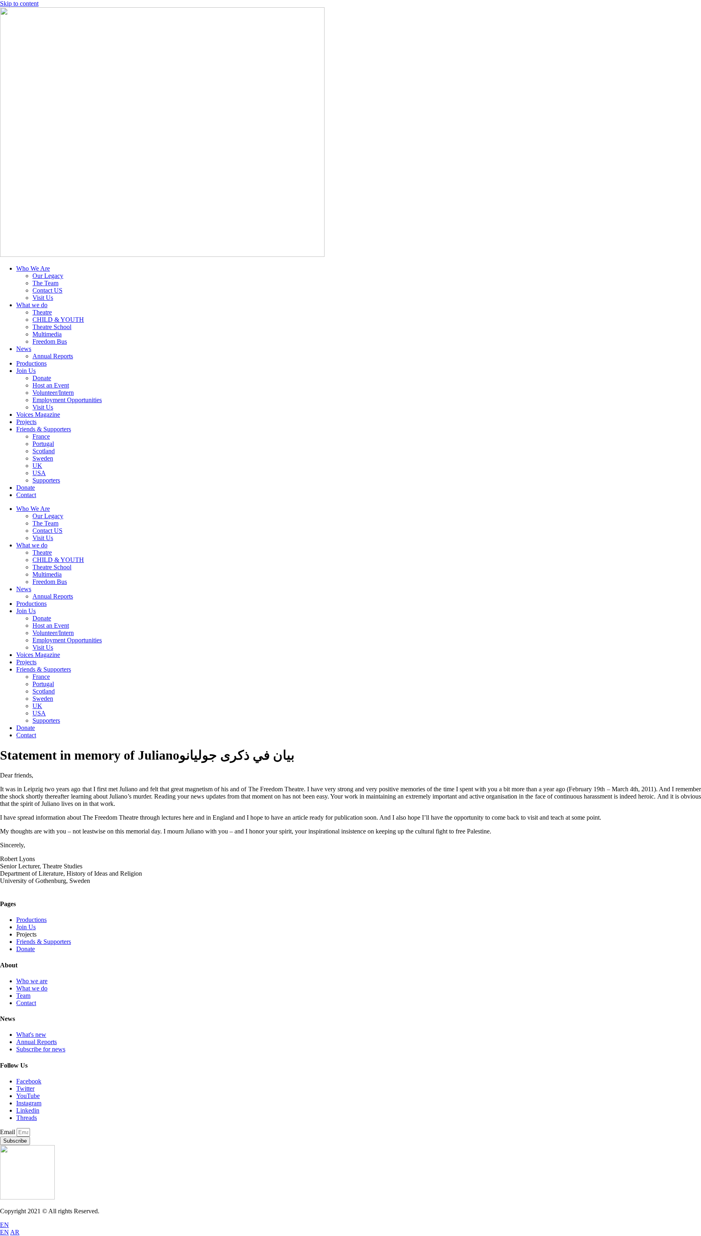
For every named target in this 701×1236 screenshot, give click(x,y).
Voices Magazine (38, 414)
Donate (41, 378)
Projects (26, 421)
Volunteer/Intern (53, 392)
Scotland (43, 451)
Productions (31, 363)
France (41, 436)
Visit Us (42, 297)
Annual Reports (52, 356)
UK (37, 465)
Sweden (42, 458)
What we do (31, 304)
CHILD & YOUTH (58, 319)
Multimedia (47, 334)
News (23, 348)
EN (4, 1224)
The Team (45, 283)
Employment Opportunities (67, 399)
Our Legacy (47, 275)
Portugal (43, 443)
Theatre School (51, 326)
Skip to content (19, 3)
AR (14, 1232)
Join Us (26, 370)
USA (39, 472)
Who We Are (33, 268)
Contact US (47, 290)
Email (8, 1131)
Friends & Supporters (43, 429)
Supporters (46, 480)
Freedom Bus (49, 341)
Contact (26, 494)
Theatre (42, 312)
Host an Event (50, 385)
